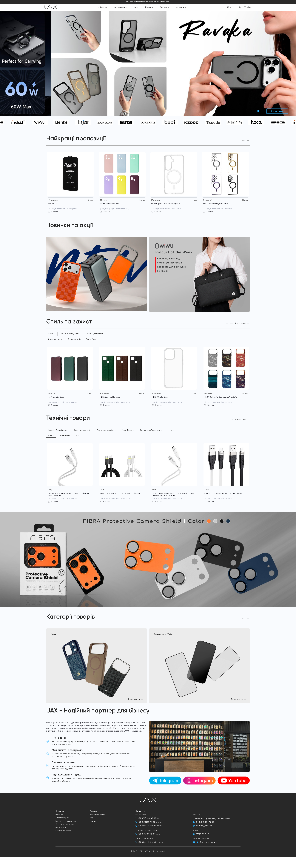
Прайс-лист (61, 827)
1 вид (195, 200)
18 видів (142, 200)
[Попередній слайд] (254, 111)
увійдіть (154, 1)
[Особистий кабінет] (239, 7)
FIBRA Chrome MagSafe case (215, 204)
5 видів (141, 393)
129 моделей (53, 200)
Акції (136, 7)
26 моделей (156, 393)
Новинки (149, 7)
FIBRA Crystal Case (160, 397)
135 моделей (104, 200)
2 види (90, 200)
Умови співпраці (62, 818)
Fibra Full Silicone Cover (109, 204)
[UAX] (51, 7)
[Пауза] (258, 111)
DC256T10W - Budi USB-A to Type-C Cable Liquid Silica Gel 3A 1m (69, 495)
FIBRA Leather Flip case (110, 397)
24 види (245, 393)
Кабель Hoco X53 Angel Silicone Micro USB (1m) (223, 493)
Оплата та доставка (65, 824)
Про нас (59, 815)
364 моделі (52, 393)
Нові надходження (97, 815)
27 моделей (155, 200)
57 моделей (207, 200)
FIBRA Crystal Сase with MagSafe (165, 204)
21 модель (208, 393)
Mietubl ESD (53, 204)
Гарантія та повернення (66, 821)
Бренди (93, 821)
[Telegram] (197, 842)
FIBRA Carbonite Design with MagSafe (220, 397)
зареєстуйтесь (165, 1)
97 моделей (104, 393)
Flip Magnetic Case (56, 397)
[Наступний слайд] (263, 111)
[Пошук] (234, 7)
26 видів (245, 200)
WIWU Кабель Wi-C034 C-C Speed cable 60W (120, 493)
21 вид (89, 393)
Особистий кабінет (64, 831)
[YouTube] (194, 842)
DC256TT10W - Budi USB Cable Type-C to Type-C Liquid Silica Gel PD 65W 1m (173, 495)
